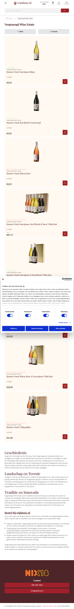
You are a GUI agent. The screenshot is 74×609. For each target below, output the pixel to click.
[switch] (28, 315)
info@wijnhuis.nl (37, 591)
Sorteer (54, 31)
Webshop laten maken (50, 606)
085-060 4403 (37, 585)
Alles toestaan (60, 328)
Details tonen (63, 322)
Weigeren (13, 328)
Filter (21, 31)
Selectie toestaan (37, 328)
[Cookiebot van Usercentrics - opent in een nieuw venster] (63, 279)
